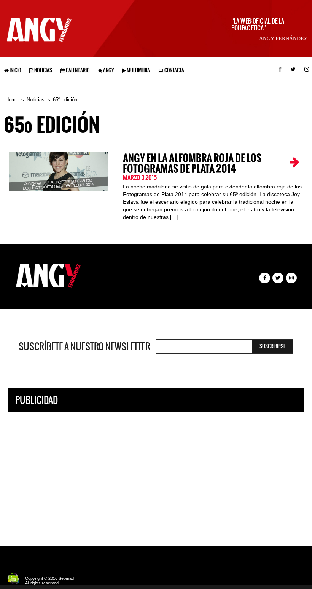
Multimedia (138, 70)
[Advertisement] (156, 473)
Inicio (15, 70)
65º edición (65, 99)
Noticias (42, 70)
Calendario (77, 70)
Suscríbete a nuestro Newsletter (84, 346)
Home (11, 99)
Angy (108, 70)
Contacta (174, 70)
